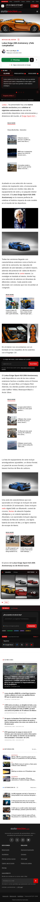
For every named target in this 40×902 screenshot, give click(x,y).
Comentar (31, 626)
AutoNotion (5, 854)
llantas (11, 511)
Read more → (34, 787)
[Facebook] (11, 840)
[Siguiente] (37, 92)
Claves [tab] (7, 73)
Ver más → (34, 749)
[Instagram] (23, 840)
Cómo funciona (30, 99)
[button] (32, 572)
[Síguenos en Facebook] (17, 645)
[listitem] (8, 587)
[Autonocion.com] (11, 11)
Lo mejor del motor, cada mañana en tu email (16, 359)
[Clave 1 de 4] (16, 92)
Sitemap (4, 868)
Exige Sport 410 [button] (28, 116)
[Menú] (38, 11)
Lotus (6, 602)
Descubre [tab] (33, 73)
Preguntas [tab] (19, 73)
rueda (22, 273)
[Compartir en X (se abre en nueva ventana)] (32, 60)
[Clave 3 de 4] (21, 92)
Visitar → (35, 636)
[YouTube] (28, 840)
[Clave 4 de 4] (23, 92)
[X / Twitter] (17, 840)
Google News (9, 644)
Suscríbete (33, 364)
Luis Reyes (13, 50)
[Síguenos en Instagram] (27, 645)
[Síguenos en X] (22, 645)
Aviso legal (24, 859)
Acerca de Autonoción (27, 850)
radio (4, 508)
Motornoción (5, 850)
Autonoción (5, 896)
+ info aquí (19, 887)
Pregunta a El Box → (8, 95)
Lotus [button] (4, 105)
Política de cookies (26, 863)
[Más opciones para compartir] (36, 60)
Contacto (23, 854)
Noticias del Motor (9, 39)
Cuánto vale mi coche (8, 863)
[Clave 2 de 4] (18, 92)
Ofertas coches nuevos (8, 859)
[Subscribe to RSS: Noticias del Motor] (18, 39)
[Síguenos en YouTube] (31, 645)
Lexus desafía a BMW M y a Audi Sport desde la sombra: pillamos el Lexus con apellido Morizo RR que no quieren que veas (20, 695)
